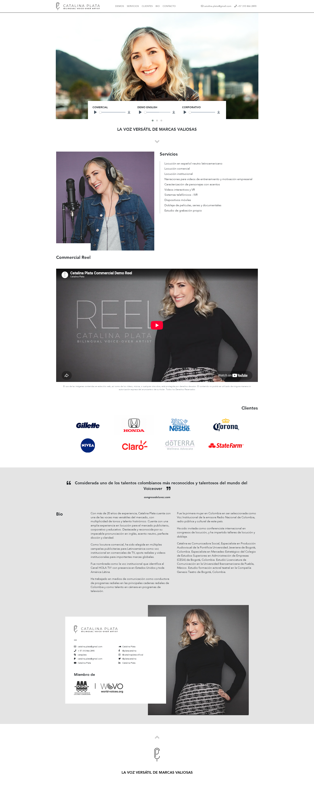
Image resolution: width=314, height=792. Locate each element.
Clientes (147, 6)
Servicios (133, 6)
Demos (119, 6)
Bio (158, 6)
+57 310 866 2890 (246, 6)
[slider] (112, 112)
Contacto (169, 6)
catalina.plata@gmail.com (217, 6)
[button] (152, 120)
